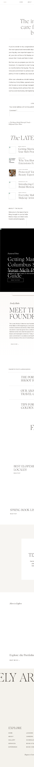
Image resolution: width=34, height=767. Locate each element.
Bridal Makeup (22, 146)
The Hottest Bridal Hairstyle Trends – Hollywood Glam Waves (20, 123)
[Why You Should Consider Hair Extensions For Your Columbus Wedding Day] (12, 161)
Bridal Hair (22, 158)
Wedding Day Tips (23, 181)
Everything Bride (23, 169)
